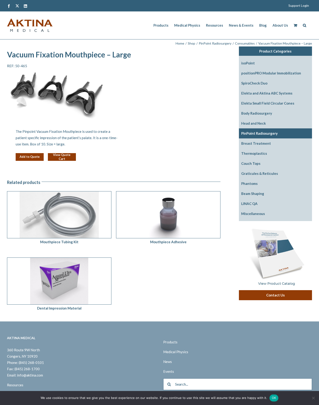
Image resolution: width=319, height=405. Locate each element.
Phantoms (249, 183)
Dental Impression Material (59, 308)
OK (274, 398)
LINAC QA (249, 203)
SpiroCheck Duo (254, 83)
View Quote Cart (62, 157)
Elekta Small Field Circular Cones (267, 103)
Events (168, 371)
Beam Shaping (252, 193)
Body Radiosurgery (256, 113)
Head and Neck (253, 123)
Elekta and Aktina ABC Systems (266, 93)
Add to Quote (30, 156)
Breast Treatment (256, 143)
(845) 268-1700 (27, 369)
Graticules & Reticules (259, 173)
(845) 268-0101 (31, 362)
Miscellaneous (253, 213)
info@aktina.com (30, 375)
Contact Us (275, 295)
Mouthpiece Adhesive (168, 242)
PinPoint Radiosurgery (259, 133)
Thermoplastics (254, 153)
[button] (304, 25)
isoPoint (248, 63)
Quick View (71, 215)
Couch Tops (250, 163)
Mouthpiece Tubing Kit (59, 242)
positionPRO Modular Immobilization (271, 73)
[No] (313, 398)
